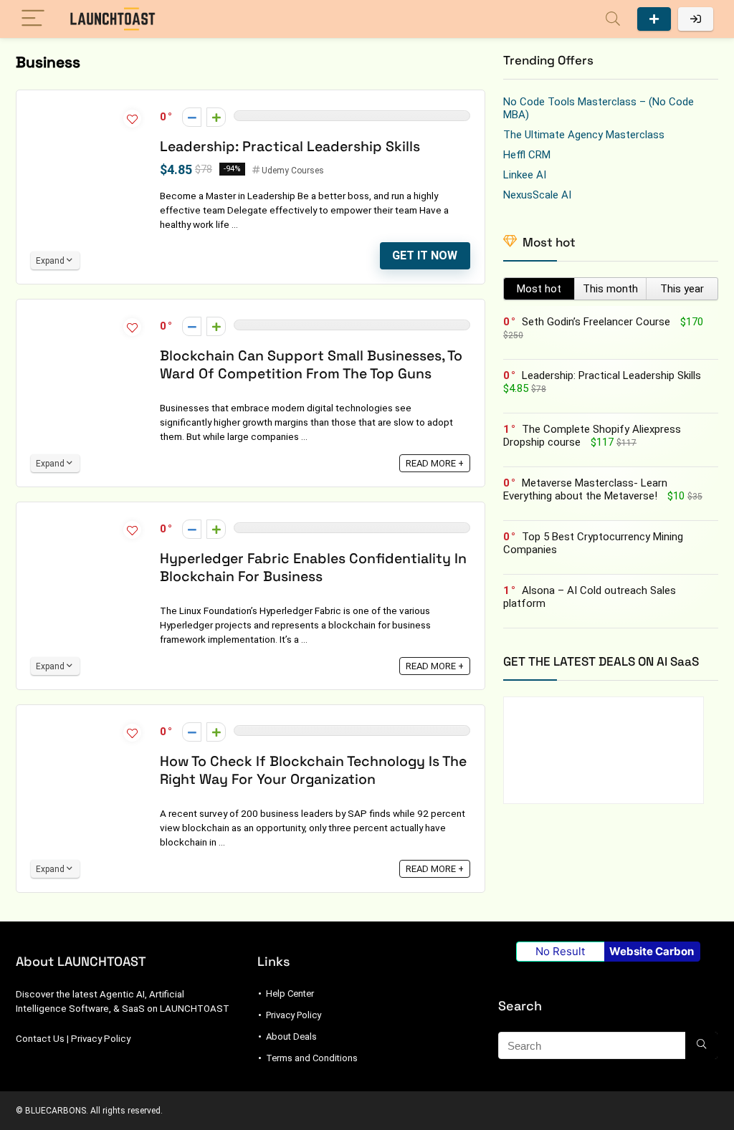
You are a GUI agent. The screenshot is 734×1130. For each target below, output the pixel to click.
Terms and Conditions (312, 1058)
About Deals (291, 1036)
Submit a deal (654, 19)
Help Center (290, 993)
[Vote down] (191, 117)
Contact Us (40, 1038)
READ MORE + (435, 463)
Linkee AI (524, 174)
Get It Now (424, 255)
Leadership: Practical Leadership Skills (290, 146)
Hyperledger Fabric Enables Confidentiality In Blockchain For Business (313, 567)
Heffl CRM (526, 154)
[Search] (613, 19)
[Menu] (33, 19)
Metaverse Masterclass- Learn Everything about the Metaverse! (585, 489)
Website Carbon (651, 951)
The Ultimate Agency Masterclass (583, 134)
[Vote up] (216, 117)
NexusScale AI (537, 194)
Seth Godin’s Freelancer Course (596, 321)
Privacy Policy (100, 1038)
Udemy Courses (293, 171)
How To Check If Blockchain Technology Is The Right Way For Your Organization (313, 770)
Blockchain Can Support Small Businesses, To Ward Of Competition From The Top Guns (311, 365)
